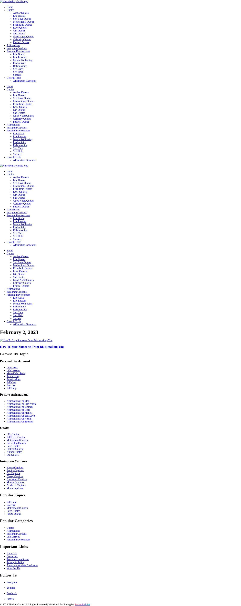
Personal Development (18, 51)
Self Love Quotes (22, 18)
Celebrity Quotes (22, 39)
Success (17, 74)
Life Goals (18, 54)
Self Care (18, 69)
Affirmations (13, 45)
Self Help (18, 71)
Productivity (19, 63)
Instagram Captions (17, 48)
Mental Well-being (22, 60)
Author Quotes (21, 12)
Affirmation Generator (24, 80)
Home (10, 7)
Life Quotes (19, 15)
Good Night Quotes (23, 36)
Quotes (10, 10)
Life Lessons (19, 57)
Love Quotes (20, 27)
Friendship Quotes (22, 24)
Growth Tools (14, 77)
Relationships (20, 66)
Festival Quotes (21, 42)
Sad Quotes (19, 33)
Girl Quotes (19, 30)
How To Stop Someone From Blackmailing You (32, 346)
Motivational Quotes (23, 21)
